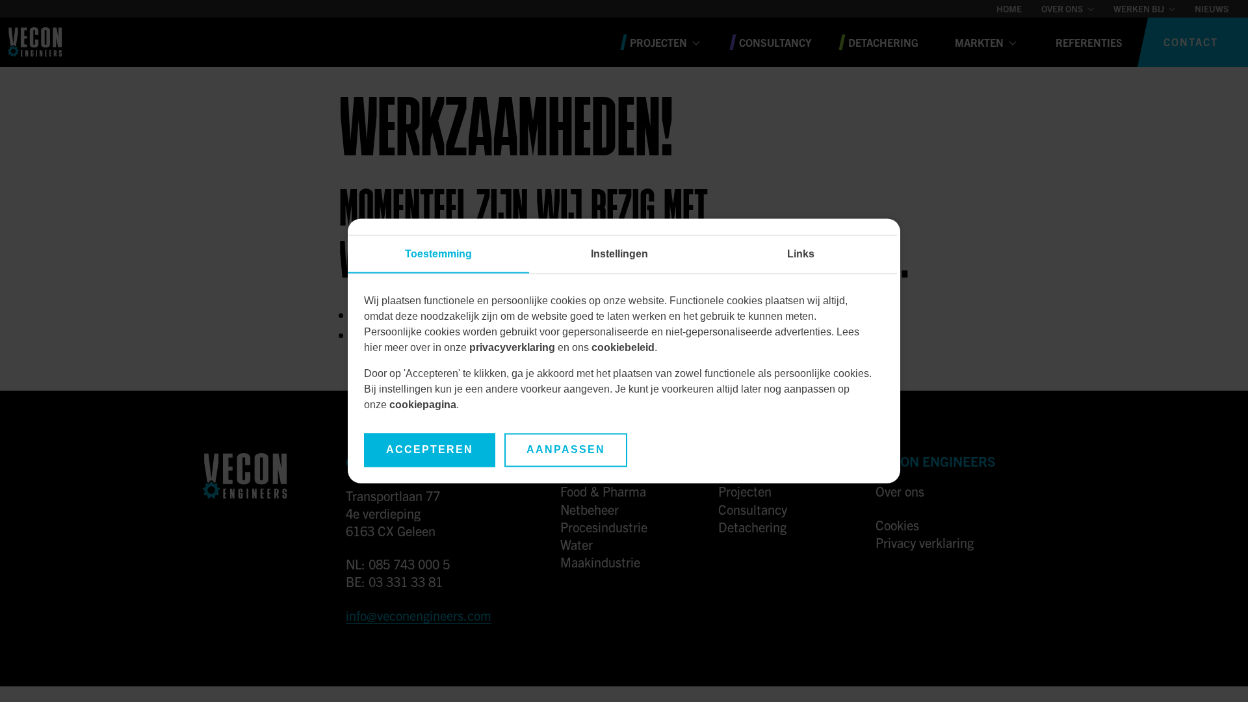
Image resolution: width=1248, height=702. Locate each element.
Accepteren (429, 450)
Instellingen (619, 254)
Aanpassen (565, 450)
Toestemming (438, 254)
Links (800, 254)
